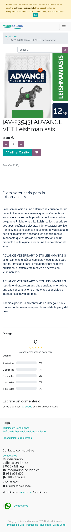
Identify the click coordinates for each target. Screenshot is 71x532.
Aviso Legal (59, 524)
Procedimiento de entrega (17, 437)
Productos (11, 36)
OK (35, 15)
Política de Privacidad (38, 524)
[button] (36, 152)
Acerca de (26, 492)
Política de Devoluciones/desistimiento (24, 431)
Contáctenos (10, 455)
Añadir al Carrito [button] (17, 152)
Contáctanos (20, 505)
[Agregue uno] (21, 144)
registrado (26, 406)
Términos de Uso (14, 524)
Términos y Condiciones (16, 427)
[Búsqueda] (65, 50)
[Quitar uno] (6, 144)
